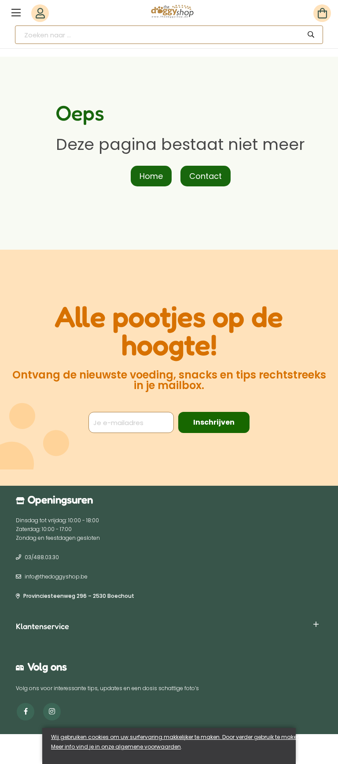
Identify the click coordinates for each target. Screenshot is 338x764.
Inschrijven (214, 422)
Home (151, 176)
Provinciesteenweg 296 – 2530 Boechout (78, 596)
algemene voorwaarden (148, 746)
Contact (205, 176)
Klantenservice (42, 626)
